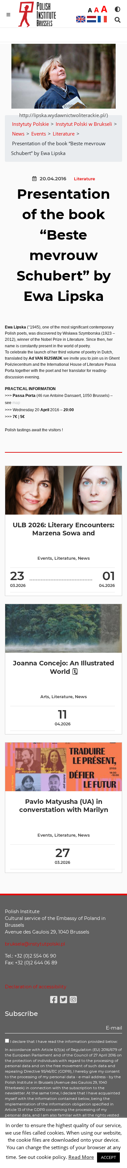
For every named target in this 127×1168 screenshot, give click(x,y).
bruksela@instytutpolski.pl (35, 944)
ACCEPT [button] (108, 1157)
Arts (44, 696)
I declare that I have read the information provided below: (63, 1041)
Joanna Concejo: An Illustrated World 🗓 (63, 667)
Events (44, 558)
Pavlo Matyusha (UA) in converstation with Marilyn (63, 806)
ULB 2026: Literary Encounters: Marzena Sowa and (63, 529)
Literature (84, 178)
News (84, 558)
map (16, 402)
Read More (81, 1157)
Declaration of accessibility (35, 987)
